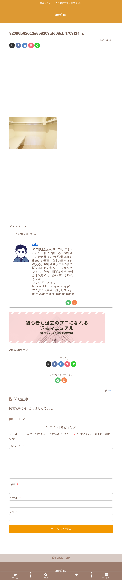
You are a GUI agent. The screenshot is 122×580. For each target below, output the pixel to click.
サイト (13, 511)
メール (15, 497)
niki (35, 244)
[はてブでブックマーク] (24, 45)
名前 (14, 484)
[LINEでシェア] (37, 45)
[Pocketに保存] (31, 45)
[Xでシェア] (12, 45)
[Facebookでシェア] (18, 45)
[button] (112, 466)
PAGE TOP (62, 557)
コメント (16, 445)
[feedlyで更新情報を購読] (68, 302)
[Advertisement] (61, 85)
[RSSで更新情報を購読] (74, 302)
